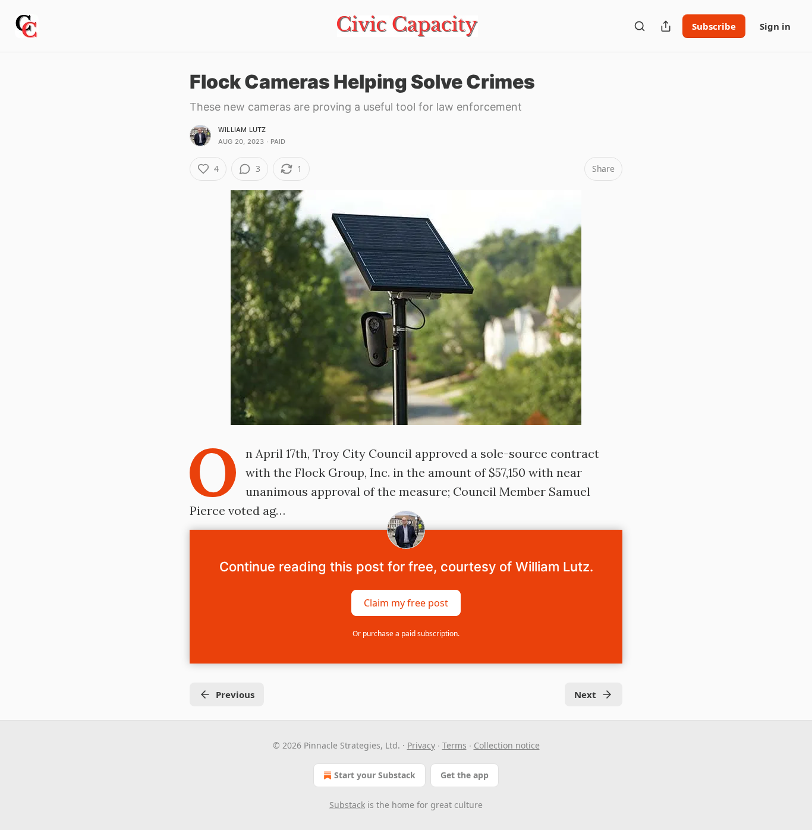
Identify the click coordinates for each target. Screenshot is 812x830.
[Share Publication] (666, 26)
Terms (454, 745)
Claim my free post (406, 602)
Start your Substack (375, 775)
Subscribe (714, 26)
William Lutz (242, 129)
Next (585, 694)
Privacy (421, 745)
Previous (235, 694)
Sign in (775, 26)
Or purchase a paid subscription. (406, 633)
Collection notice (507, 745)
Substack (347, 804)
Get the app (464, 775)
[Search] (640, 26)
